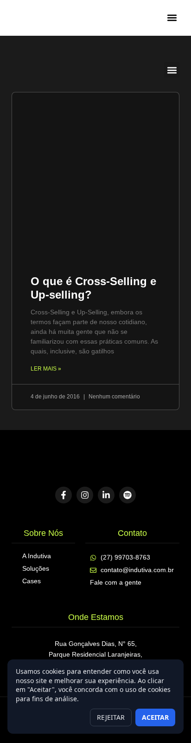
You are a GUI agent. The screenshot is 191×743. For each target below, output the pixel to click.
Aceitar (155, 717)
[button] (171, 18)
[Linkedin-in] (106, 495)
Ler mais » (46, 368)
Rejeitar (111, 717)
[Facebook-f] (63, 495)
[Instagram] (84, 495)
